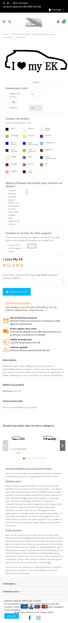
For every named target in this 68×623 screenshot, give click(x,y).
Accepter (11, 616)
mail (31, 570)
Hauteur (13, 107)
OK (13, 102)
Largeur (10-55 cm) (15, 95)
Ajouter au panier (18, 292)
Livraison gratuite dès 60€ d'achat (22, 6)
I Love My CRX (18, 449)
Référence (8, 391)
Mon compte (20, 2)
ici (50, 489)
